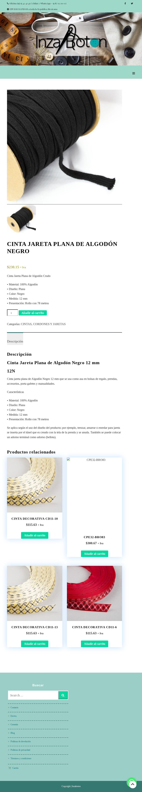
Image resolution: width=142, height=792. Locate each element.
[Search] (63, 695)
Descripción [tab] (15, 341)
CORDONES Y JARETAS (49, 324)
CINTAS (26, 324)
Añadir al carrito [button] (34, 535)
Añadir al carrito (32, 313)
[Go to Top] (132, 784)
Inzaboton (76, 786)
